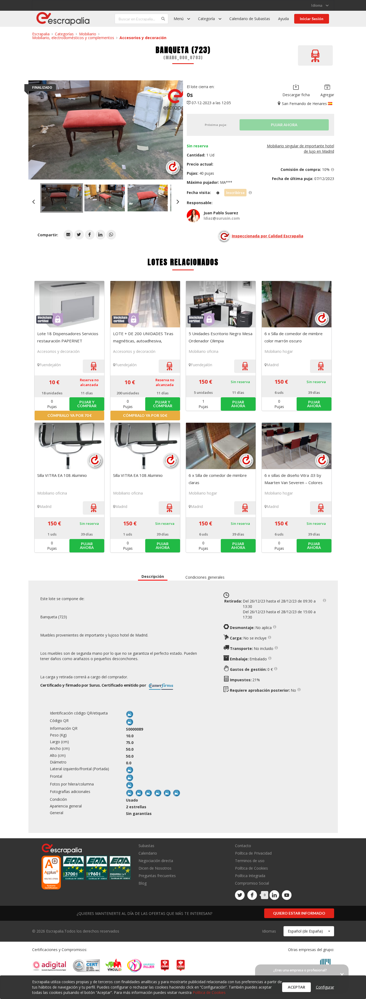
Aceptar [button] (296, 987)
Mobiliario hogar (278, 351)
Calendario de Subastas (249, 18)
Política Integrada (250, 875)
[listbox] (319, 5)
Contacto (243, 846)
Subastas (146, 846)
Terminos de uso (249, 860)
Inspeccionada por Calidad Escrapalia (267, 235)
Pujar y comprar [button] (86, 404)
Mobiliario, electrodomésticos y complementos (73, 37)
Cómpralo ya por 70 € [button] (69, 415)
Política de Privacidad (253, 853)
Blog (143, 883)
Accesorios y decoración (142, 37)
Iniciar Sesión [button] (311, 18)
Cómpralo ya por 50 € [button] (145, 415)
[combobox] (308, 931)
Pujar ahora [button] (238, 404)
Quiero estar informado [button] (299, 913)
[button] (68, 235)
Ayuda (283, 18)
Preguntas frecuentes (157, 875)
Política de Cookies (251, 868)
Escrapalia (41, 33)
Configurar (325, 987)
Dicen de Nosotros (155, 868)
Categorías (64, 33)
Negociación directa (156, 860)
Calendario (148, 853)
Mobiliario (87, 33)
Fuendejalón (50, 364)
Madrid (273, 364)
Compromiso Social (252, 883)
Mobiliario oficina (203, 351)
